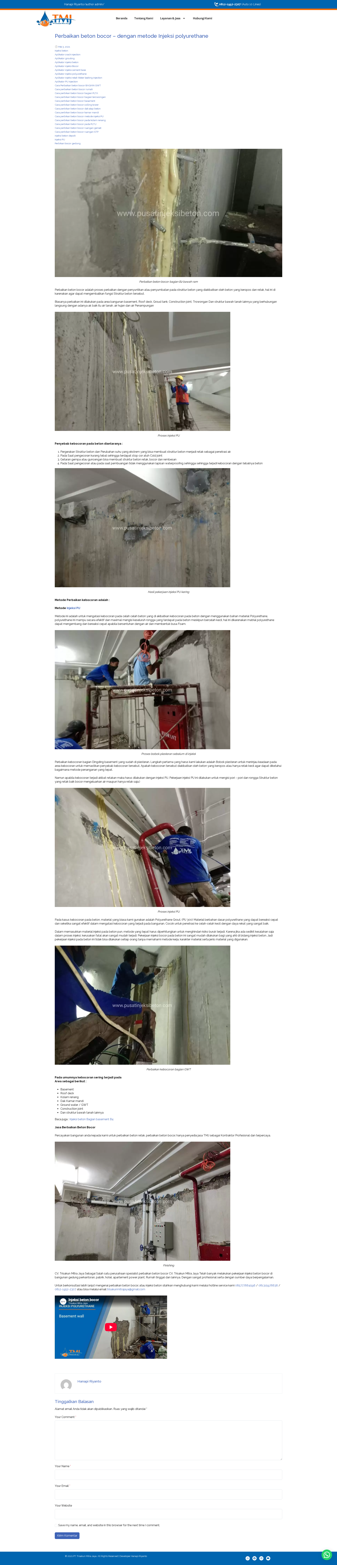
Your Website (63, 1505)
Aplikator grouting (65, 58)
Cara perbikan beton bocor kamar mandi (77, 112)
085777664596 (245, 1285)
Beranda (121, 18)
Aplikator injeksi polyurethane (71, 73)
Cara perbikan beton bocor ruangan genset (78, 127)
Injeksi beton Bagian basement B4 (92, 1119)
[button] (327, 1555)
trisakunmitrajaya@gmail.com (126, 1289)
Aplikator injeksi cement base (70, 70)
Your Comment (65, 1417)
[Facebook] (254, 1558)
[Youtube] (268, 1558)
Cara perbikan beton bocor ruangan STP (76, 131)
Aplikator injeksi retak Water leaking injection (78, 77)
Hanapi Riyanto (89, 1381)
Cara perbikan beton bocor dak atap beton (78, 108)
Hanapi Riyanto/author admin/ (84, 4)
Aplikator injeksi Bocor (67, 66)
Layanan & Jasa (170, 18)
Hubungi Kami (202, 18)
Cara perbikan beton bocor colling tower (77, 104)
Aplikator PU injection (66, 81)
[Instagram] (261, 1558)
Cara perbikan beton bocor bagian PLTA (76, 93)
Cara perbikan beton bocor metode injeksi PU (79, 116)
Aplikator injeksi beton (66, 62)
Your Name (62, 1466)
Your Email (62, 1486)
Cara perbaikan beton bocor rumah (74, 89)
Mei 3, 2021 (64, 46)
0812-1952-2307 (65, 1289)
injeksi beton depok (65, 135)
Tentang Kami (143, 18)
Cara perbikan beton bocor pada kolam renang (80, 120)
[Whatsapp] (248, 1558)
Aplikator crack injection (67, 54)
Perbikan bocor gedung (68, 143)
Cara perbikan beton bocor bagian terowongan (80, 97)
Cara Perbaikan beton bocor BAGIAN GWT (78, 85)
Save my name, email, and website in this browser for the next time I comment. (109, 1525)
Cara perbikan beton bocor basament (75, 100)
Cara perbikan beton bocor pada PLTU (75, 124)
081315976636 (268, 1285)
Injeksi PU (60, 139)
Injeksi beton (61, 50)
